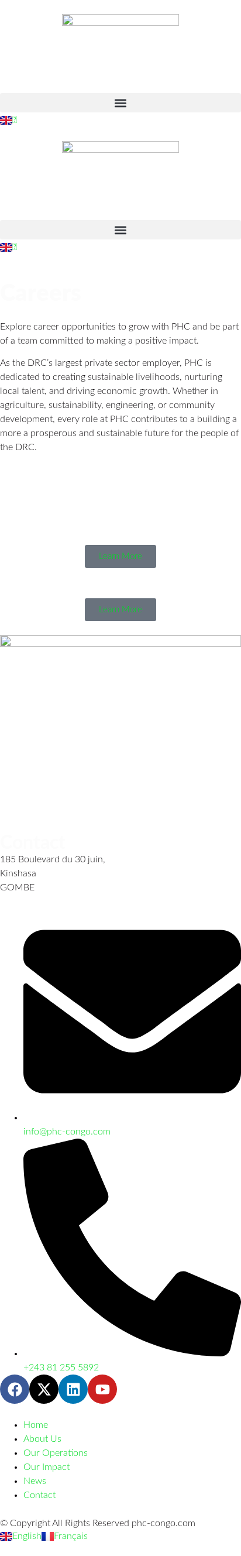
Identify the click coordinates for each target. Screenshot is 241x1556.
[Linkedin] (73, 1389)
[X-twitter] (43, 1389)
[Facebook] (14, 1389)
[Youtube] (102, 1389)
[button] (120, 102)
